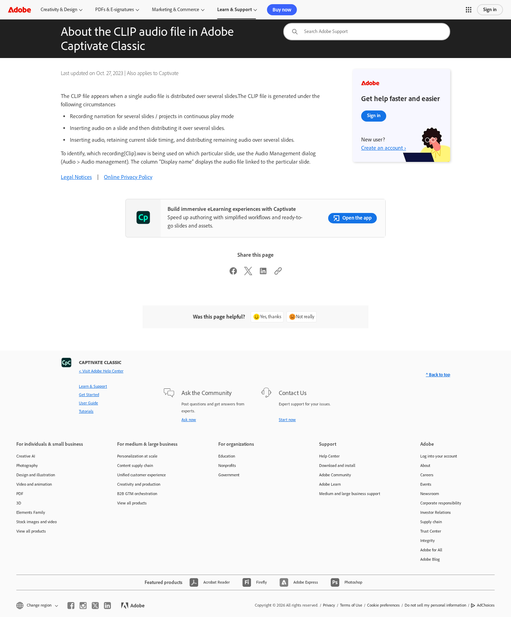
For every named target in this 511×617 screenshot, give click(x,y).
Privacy (329, 605)
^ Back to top (438, 374)
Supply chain (431, 521)
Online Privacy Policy (128, 177)
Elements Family (30, 512)
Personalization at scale (137, 456)
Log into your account (438, 456)
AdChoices (486, 605)
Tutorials (86, 411)
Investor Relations (435, 512)
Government (229, 474)
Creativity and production (138, 484)
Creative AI (25, 456)
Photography (27, 465)
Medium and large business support (349, 493)
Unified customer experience (141, 474)
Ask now (188, 419)
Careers (426, 474)
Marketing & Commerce (175, 10)
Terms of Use (351, 605)
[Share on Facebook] (233, 273)
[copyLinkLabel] (278, 273)
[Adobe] (19, 9)
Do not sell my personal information (435, 605)
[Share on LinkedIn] (263, 273)
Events (425, 484)
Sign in (490, 10)
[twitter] (95, 605)
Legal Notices (76, 177)
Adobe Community (335, 474)
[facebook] (70, 605)
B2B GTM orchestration (137, 493)
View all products (31, 531)
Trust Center (430, 531)
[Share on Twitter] (248, 273)
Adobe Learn (330, 484)
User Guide (88, 403)
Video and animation (34, 484)
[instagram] (83, 605)
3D (18, 503)
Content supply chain (135, 465)
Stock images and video (36, 521)
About (425, 465)
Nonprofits (227, 465)
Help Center (329, 456)
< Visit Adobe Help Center (101, 371)
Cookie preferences (383, 605)
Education (226, 456)
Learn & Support (234, 10)
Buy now (282, 10)
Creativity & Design (59, 10)
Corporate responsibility (440, 503)
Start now (287, 419)
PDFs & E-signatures (114, 10)
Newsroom (429, 493)
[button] (468, 9)
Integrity (427, 540)
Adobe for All (431, 550)
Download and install (337, 465)
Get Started (89, 394)
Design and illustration (35, 474)
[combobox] (366, 31)
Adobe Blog (430, 559)
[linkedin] (107, 605)
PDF (19, 493)
